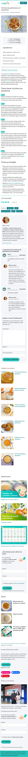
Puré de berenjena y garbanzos (20, 454)
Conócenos (5, 664)
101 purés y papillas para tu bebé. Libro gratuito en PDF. (19, 628)
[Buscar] (18, 3)
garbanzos (6, 74)
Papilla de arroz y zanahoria (19, 438)
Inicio (2, 643)
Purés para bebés (6, 522)
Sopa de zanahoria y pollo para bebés (20, 389)
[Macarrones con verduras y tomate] (6, 606)
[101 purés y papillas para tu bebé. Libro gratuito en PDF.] (6, 631)
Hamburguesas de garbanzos (19, 421)
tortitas (8, 81)
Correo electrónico (7, 352)
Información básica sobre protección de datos (13, 590)
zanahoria (19, 211)
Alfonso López (6, 12)
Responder (22, 255)
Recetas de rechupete (12, 755)
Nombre (5, 347)
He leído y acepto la (13, 583)
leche (16, 208)
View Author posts (7, 243)
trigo (13, 211)
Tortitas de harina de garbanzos (20, 372)
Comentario (6, 329)
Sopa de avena (17, 614)
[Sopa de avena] (6, 618)
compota (4, 156)
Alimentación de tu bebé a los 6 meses (12, 546)
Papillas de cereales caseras (9, 499)
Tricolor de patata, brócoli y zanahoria (20, 405)
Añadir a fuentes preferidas (10, 70)
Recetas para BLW (6, 211)
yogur (22, 156)
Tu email (4, 576)
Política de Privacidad (19, 583)
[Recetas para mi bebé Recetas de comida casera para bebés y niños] (5, 2)
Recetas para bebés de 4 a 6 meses (12, 643)
